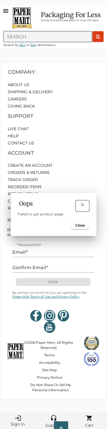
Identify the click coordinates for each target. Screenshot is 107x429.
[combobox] (47, 36)
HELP (13, 135)
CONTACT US (21, 143)
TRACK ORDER (23, 179)
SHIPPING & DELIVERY (30, 91)
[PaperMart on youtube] (49, 327)
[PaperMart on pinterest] (63, 315)
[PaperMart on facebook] (36, 315)
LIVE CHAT (18, 128)
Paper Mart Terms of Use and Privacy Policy (45, 297)
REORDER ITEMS (25, 186)
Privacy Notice (49, 377)
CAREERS (17, 99)
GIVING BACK (21, 106)
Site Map (49, 370)
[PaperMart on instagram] (49, 315)
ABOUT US (18, 84)
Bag (33, 45)
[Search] (98, 36)
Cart (89, 421)
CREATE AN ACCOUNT (30, 165)
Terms (49, 355)
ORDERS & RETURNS (29, 172)
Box (22, 45)
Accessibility (49, 362)
